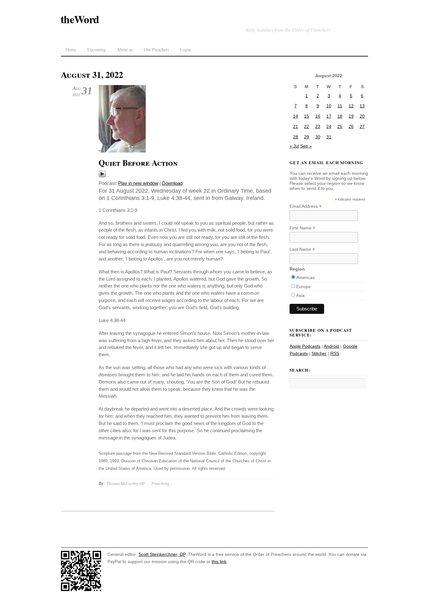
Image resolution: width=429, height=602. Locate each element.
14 (295, 116)
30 (317, 136)
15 (306, 116)
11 (340, 105)
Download (172, 183)
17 (328, 116)
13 (362, 105)
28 (295, 136)
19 (351, 116)
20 (362, 116)
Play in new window (138, 183)
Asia (300, 295)
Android (331, 346)
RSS (334, 353)
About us (125, 49)
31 (328, 136)
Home (71, 49)
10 (328, 105)
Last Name (302, 249)
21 (295, 126)
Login (185, 49)
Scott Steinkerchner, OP (161, 554)
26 (351, 126)
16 (317, 116)
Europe (303, 286)
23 (317, 126)
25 (339, 126)
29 (306, 136)
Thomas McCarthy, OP (125, 483)
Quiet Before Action (138, 163)
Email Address (306, 206)
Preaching (160, 483)
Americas (305, 277)
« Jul (294, 145)
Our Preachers (156, 49)
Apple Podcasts (305, 346)
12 (351, 105)
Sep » (306, 145)
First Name (302, 228)
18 (339, 116)
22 (306, 126)
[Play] (102, 176)
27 (362, 126)
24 (328, 126)
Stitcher (319, 353)
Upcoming (96, 49)
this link (219, 561)
